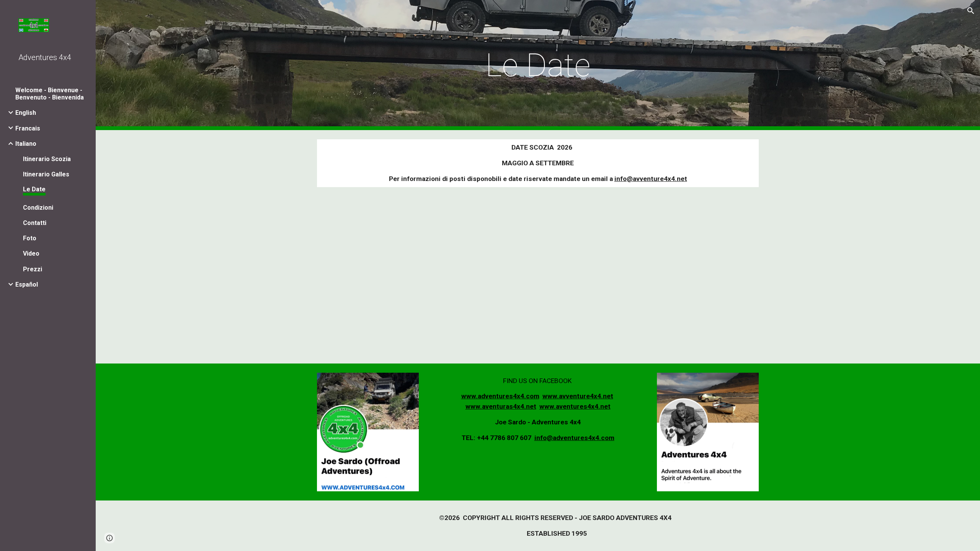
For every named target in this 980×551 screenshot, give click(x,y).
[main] (538, 65)
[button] (971, 11)
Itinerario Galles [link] (46, 174)
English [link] (25, 112)
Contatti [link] (34, 223)
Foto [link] (29, 238)
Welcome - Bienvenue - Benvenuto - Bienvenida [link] (49, 93)
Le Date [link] (34, 189)
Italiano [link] (25, 143)
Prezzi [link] (32, 269)
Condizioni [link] (38, 207)
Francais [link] (27, 128)
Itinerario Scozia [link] (47, 159)
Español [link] (26, 284)
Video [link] (31, 253)
